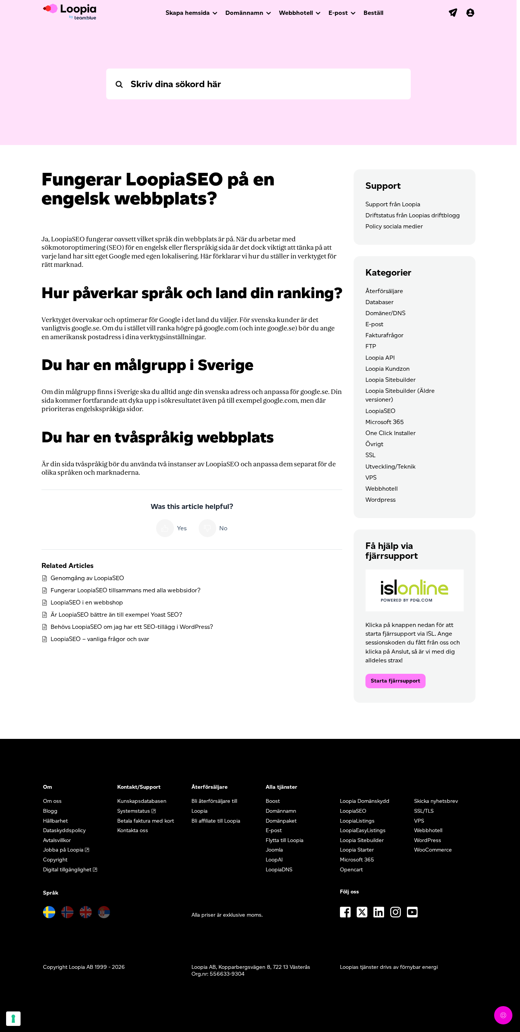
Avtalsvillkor (57, 840)
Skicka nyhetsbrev (436, 801)
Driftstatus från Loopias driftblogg (412, 215)
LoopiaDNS (279, 869)
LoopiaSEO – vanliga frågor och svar (100, 639)
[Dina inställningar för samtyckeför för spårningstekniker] (13, 1018)
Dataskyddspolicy (64, 830)
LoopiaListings (357, 821)
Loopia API (380, 357)
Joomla (274, 850)
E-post (338, 12)
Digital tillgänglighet (67, 869)
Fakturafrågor (384, 335)
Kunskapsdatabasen (141, 801)
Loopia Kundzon (387, 368)
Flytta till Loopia (284, 840)
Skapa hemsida (188, 12)
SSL (370, 455)
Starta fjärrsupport (395, 681)
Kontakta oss (132, 830)
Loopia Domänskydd (364, 801)
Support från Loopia (392, 204)
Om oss (52, 801)
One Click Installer (390, 433)
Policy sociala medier (394, 226)
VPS (370, 477)
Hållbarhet (55, 821)
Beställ (373, 12)
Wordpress (380, 499)
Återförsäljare (384, 291)
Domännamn (244, 12)
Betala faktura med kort (145, 821)
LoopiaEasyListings (363, 830)
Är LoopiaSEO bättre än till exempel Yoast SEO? (116, 614)
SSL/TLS (424, 811)
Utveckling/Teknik (390, 466)
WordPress (427, 840)
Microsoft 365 (384, 422)
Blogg (50, 811)
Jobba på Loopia (63, 850)
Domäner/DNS (385, 313)
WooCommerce (433, 850)
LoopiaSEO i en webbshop (87, 602)
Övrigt (374, 444)
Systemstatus (133, 811)
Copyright (55, 860)
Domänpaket (281, 821)
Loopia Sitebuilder (390, 379)
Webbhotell (296, 12)
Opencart (351, 869)
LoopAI (274, 860)
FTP (370, 346)
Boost (273, 801)
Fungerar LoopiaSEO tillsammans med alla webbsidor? (126, 590)
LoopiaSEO (380, 411)
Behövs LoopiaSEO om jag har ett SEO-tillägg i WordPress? (132, 626)
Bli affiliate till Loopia (215, 821)
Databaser (379, 302)
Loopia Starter (357, 850)
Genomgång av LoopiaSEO (87, 578)
